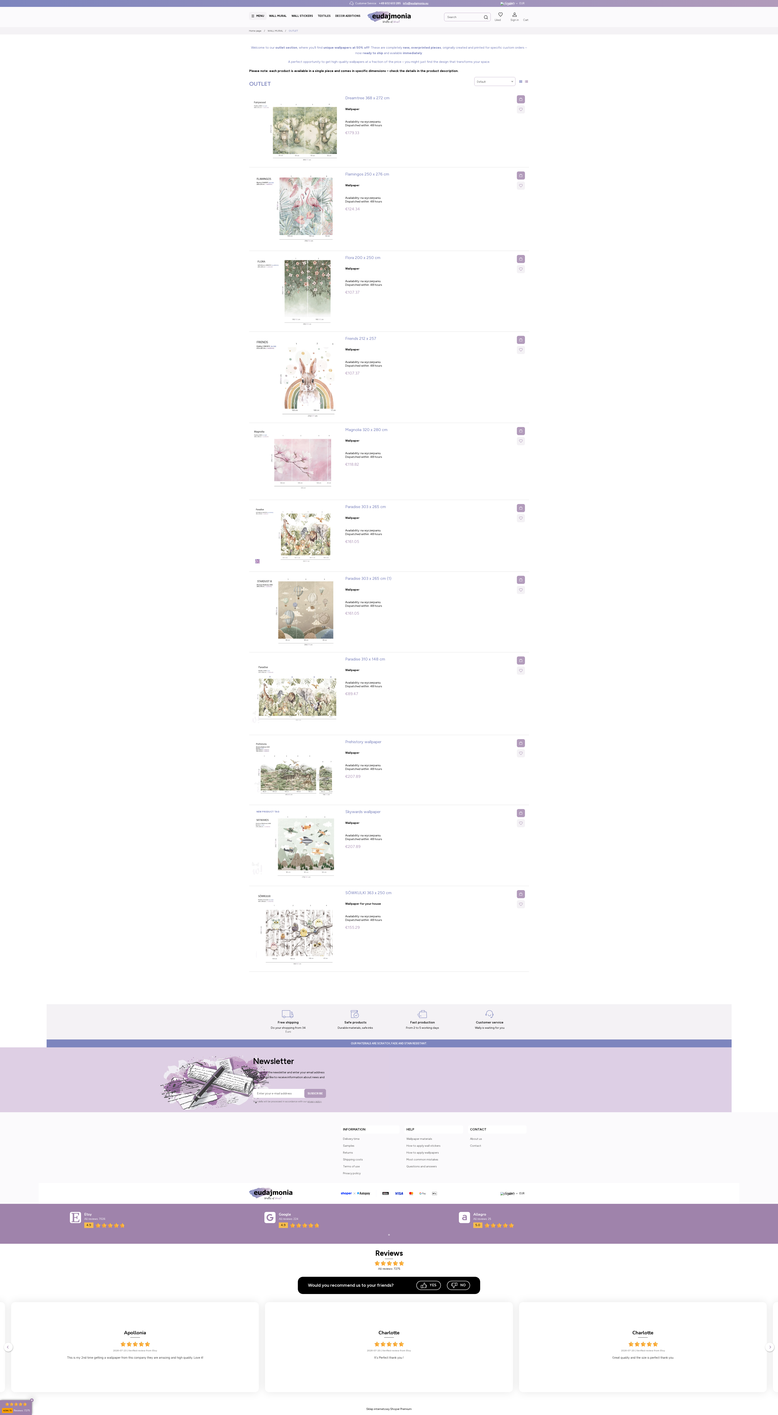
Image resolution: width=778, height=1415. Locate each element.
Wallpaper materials (419, 1139)
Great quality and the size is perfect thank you (389, 1358)
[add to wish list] (521, 109)
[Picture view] (520, 81)
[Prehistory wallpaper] (296, 770)
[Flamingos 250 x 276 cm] (296, 209)
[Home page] (388, 17)
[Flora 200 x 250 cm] (296, 291)
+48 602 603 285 (390, 3)
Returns (348, 1152)
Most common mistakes (422, 1159)
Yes (433, 1285)
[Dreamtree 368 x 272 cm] (296, 129)
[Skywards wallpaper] (296, 845)
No (463, 1285)
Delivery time (351, 1139)
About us (476, 1139)
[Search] (486, 17)
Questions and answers (421, 1166)
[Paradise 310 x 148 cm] (296, 693)
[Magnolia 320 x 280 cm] (296, 461)
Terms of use (351, 1166)
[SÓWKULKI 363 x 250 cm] (296, 929)
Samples (348, 1145)
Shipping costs (353, 1159)
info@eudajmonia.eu (415, 3)
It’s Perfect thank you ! (135, 1358)
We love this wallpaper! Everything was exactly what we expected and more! (643, 1358)
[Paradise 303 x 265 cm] (296, 536)
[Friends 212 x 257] (296, 377)
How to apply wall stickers (423, 1145)
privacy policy (314, 1101)
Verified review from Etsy (142, 1350)
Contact (475, 1145)
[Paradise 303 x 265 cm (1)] (296, 612)
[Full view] (526, 81)
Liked (498, 19)
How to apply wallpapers (422, 1152)
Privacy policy (352, 1173)
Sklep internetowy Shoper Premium (389, 1409)
